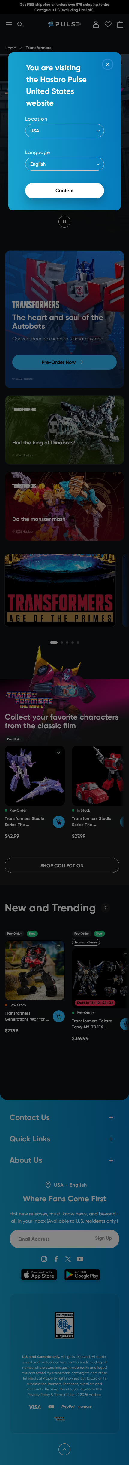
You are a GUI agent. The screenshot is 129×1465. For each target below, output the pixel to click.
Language (37, 152)
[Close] (107, 64)
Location (36, 119)
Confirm (65, 190)
